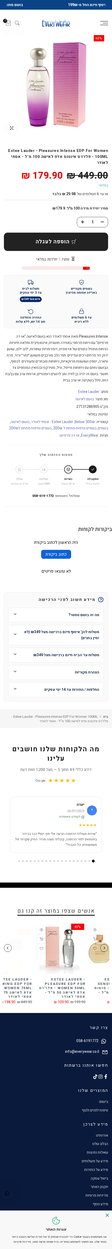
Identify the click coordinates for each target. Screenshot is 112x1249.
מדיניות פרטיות (96, 1195)
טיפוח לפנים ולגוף (95, 1110)
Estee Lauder (88, 392)
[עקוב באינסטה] (100, 1076)
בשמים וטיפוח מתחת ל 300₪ (74, 428)
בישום (103, 1101)
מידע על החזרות (96, 1170)
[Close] (107, 1215)
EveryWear (89, 435)
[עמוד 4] (81, 861)
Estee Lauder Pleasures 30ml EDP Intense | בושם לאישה (23, 983)
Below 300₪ (85, 422)
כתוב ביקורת (56, 554)
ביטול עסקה (99, 1178)
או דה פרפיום (69, 435)
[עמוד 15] (39, 861)
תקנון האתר (99, 1187)
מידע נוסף (100, 1204)
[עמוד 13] (46, 861)
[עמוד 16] (35, 861)
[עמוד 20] (19, 861)
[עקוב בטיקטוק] (95, 1076)
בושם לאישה (84, 399)
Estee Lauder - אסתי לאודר (52, 422)
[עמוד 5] (78, 861)
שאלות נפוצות (97, 1152)
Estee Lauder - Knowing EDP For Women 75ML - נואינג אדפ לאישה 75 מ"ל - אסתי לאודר (77, 988)
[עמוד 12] (50, 861)
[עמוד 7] (70, 861)
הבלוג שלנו (100, 1144)
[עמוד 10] (58, 861)
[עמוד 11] (54, 861)
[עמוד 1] (93, 861)
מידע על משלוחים (95, 1161)
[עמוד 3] (85, 861)
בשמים (103, 428)
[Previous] (104, 948)
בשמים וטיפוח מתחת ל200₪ (30, 428)
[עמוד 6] (74, 861)
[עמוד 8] (66, 861)
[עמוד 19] (23, 861)
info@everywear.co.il (82, 1051)
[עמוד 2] (89, 861)
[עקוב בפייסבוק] (105, 1076)
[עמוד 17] (31, 861)
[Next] (8, 948)
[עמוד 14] (42, 861)
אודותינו (102, 1135)
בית (105, 716)
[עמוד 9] (62, 861)
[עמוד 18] (27, 861)
